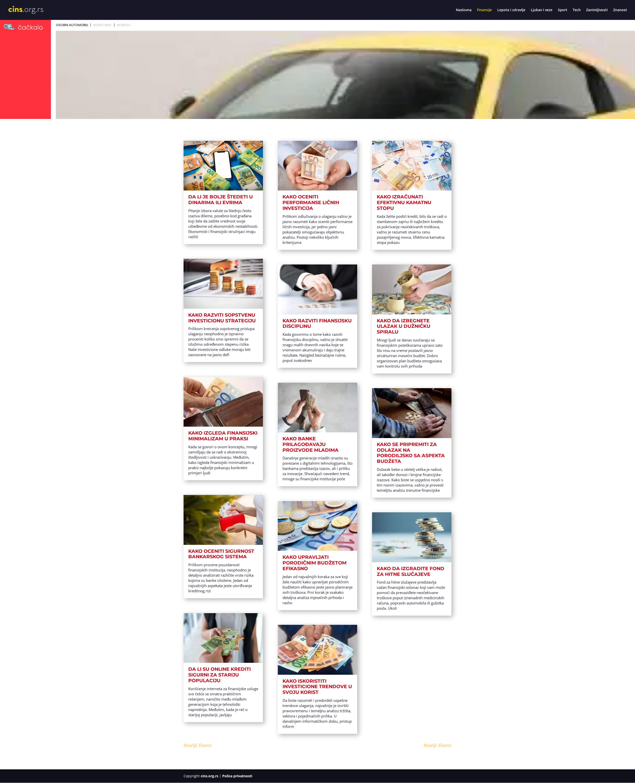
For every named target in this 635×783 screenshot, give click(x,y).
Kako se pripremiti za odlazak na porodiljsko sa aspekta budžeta (411, 453)
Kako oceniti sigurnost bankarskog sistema (221, 554)
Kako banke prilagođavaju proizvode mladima (311, 444)
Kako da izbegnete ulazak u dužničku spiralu (403, 326)
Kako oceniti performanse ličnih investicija (311, 202)
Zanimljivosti (597, 10)
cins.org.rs (209, 776)
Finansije (484, 10)
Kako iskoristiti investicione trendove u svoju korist (317, 686)
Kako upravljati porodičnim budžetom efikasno (315, 562)
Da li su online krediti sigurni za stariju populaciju (219, 674)
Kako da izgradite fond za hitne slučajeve (410, 571)
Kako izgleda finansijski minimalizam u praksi (222, 436)
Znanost (620, 10)
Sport (562, 10)
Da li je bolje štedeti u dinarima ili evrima (220, 199)
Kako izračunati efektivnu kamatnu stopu (404, 202)
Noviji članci (437, 745)
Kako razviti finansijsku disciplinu (317, 323)
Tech (577, 10)
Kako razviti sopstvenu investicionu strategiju (222, 318)
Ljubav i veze (541, 10)
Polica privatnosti (237, 776)
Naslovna (464, 10)
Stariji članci (198, 745)
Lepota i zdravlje (511, 10)
